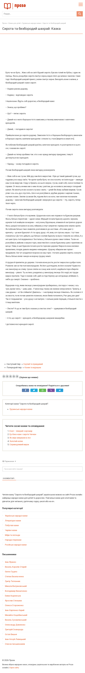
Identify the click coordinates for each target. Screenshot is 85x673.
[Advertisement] (42, 52)
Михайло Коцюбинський (16, 615)
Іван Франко (10, 562)
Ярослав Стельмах (13, 600)
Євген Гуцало (11, 571)
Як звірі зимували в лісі (20, 438)
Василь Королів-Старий (15, 567)
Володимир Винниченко (16, 591)
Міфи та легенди (12, 535)
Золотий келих (16, 441)
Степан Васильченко (14, 576)
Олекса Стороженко (14, 605)
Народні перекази (13, 540)
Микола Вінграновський (16, 586)
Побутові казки (12, 525)
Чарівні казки (11, 530)
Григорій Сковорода (14, 629)
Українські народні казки (16, 516)
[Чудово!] (17, 376)
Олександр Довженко (15, 625)
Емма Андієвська (13, 596)
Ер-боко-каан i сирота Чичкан (23, 434)
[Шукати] (80, 13)
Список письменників (15, 644)
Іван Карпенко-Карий (14, 610)
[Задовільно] (10, 376)
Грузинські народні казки (21, 409)
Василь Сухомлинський (15, 620)
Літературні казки (13, 520)
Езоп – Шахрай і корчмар (21, 431)
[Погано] (7, 376)
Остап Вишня (11, 634)
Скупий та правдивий (33, 364)
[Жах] (4, 376)
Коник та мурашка (32, 367)
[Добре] (13, 376)
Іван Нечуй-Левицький (15, 639)
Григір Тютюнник (12, 581)
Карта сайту (14, 668)
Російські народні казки (16, 545)
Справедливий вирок (19, 444)
